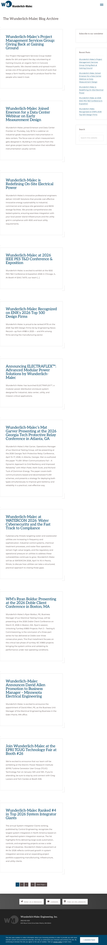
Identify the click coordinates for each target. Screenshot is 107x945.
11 (33, 884)
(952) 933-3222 (25, 920)
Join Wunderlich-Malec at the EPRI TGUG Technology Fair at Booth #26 (31, 750)
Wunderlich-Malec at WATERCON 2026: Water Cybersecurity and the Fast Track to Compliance (28, 522)
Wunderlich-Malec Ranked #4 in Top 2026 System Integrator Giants (31, 814)
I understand (89, 940)
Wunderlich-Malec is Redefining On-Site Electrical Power (29, 184)
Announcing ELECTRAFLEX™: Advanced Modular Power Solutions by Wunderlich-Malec (31, 372)
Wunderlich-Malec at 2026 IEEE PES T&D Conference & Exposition (29, 259)
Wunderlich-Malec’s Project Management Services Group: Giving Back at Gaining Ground (30, 42)
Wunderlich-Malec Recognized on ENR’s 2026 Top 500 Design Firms (31, 313)
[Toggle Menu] (101, 5)
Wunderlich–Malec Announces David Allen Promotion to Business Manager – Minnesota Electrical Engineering (25, 689)
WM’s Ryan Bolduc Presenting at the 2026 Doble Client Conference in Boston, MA (31, 603)
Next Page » (41, 884)
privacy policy (57, 942)
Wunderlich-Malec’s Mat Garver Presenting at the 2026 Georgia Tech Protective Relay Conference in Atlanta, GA (31, 433)
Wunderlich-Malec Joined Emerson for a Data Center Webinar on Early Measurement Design (28, 114)
